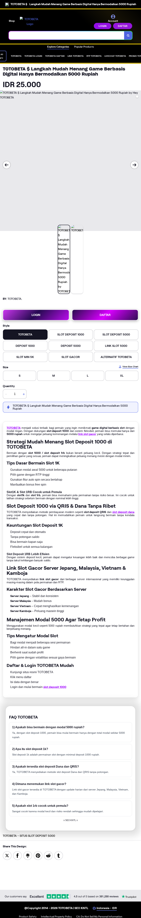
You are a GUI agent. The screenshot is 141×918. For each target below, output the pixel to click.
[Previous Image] (6, 165)
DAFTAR (122, 26)
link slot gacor (87, 434)
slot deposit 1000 (54, 686)
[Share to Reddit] (48, 855)
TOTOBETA (14, 427)
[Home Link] (30, 21)
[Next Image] (134, 165)
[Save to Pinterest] (38, 855)
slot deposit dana (123, 512)
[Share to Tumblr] (58, 855)
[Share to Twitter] (7, 855)
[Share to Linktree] (27, 855)
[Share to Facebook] (17, 855)
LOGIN (102, 26)
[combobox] (66, 35)
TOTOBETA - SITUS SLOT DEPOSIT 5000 (29, 835)
